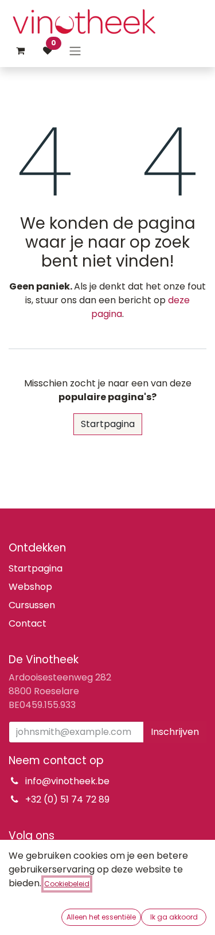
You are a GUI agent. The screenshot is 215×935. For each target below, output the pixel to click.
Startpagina (108, 424)
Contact (27, 623)
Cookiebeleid (66, 884)
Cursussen (32, 605)
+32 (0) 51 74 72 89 (67, 799)
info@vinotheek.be (67, 781)
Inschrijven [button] (175, 731)
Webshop (30, 586)
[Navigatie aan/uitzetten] (75, 50)
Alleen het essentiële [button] (101, 917)
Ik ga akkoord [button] (174, 917)
